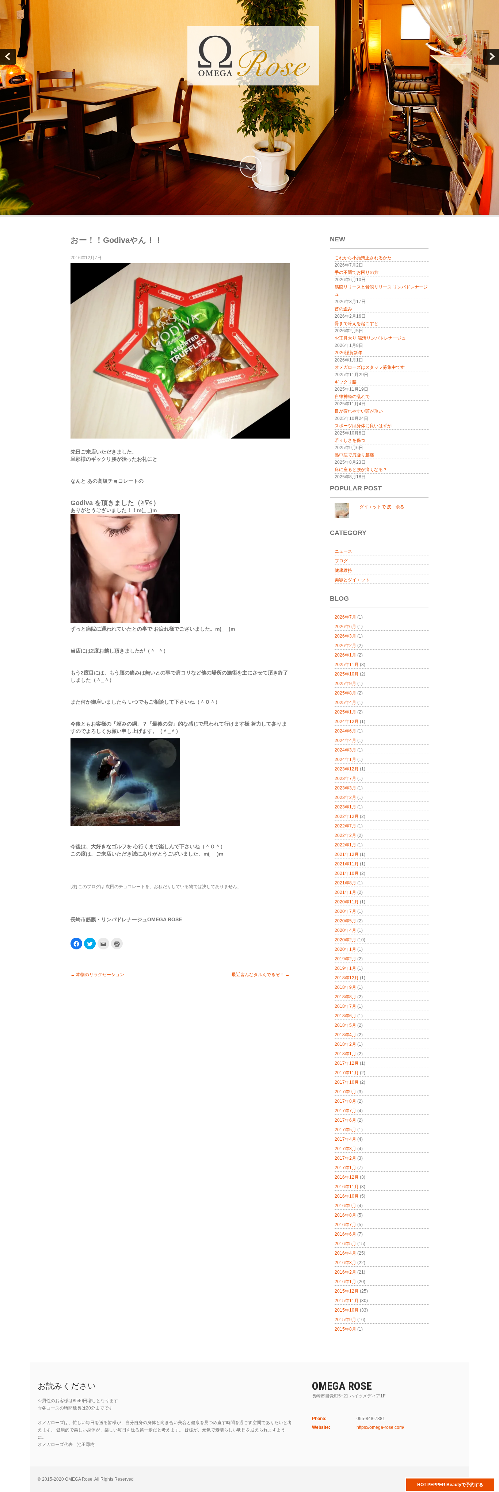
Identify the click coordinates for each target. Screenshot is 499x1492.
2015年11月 (347, 1300)
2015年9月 (345, 1319)
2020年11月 (347, 901)
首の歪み (343, 308)
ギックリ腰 (346, 382)
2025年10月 (347, 674)
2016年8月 (345, 1215)
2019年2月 (345, 958)
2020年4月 (345, 930)
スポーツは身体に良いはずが (363, 425)
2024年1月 (345, 759)
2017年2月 (345, 1158)
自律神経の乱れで (352, 396)
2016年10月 (347, 1196)
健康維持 (343, 570)
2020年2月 (345, 939)
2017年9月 (345, 1091)
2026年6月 (345, 626)
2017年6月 (345, 1120)
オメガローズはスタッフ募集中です (370, 367)
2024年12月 (347, 721)
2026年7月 (345, 617)
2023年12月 (347, 769)
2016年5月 (345, 1243)
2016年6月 (345, 1234)
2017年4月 (345, 1139)
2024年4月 (345, 740)
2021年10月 (347, 873)
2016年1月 (345, 1281)
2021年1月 (345, 892)
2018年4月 (345, 1034)
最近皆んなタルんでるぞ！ (261, 974)
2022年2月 (345, 835)
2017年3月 (345, 1148)
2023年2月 (345, 797)
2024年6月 (345, 731)
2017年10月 (347, 1082)
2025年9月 (345, 683)
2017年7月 (345, 1110)
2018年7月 (345, 1006)
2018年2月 (345, 1044)
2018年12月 (347, 977)
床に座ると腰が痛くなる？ (361, 469)
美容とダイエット (352, 579)
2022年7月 (345, 826)
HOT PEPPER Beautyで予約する (450, 1484)
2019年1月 (345, 968)
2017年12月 (347, 1063)
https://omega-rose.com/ (380, 1427)
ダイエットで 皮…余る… (384, 506)
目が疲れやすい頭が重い (359, 411)
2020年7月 (345, 911)
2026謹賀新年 (348, 352)
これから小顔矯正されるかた (363, 257)
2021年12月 (347, 854)
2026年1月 (345, 655)
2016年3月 (345, 1262)
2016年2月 (345, 1272)
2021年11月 (347, 863)
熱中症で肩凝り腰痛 (354, 455)
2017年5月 (345, 1129)
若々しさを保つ (350, 440)
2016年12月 (347, 1177)
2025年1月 (345, 712)
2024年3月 (345, 750)
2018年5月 (345, 1025)
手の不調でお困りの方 (356, 272)
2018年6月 (345, 1015)
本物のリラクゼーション (97, 974)
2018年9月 (345, 987)
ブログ (341, 560)
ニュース (343, 551)
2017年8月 (345, 1101)
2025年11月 (347, 664)
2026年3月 (345, 636)
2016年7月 (345, 1224)
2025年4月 (345, 702)
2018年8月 (345, 996)
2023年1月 (345, 807)
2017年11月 (347, 1072)
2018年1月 (345, 1053)
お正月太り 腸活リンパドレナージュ (370, 338)
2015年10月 (347, 1310)
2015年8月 (345, 1329)
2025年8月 (345, 693)
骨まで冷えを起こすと (356, 323)
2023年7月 (345, 778)
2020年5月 (345, 920)
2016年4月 (345, 1253)
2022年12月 (347, 816)
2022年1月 (345, 845)
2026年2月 (345, 645)
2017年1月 (345, 1167)
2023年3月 (345, 788)
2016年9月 (345, 1205)
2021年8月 (345, 882)
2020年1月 (345, 949)
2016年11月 (347, 1186)
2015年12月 (347, 1291)
